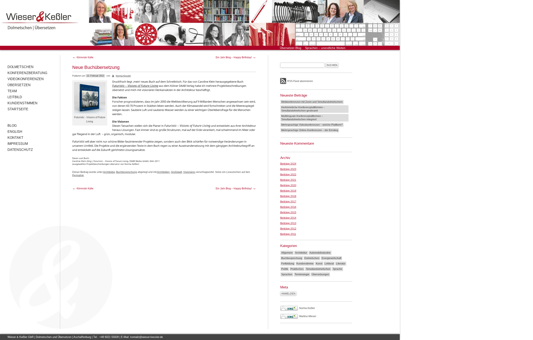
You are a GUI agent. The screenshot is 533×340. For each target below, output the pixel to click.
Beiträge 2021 (288, 180)
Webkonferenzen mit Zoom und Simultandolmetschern (312, 102)
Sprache (337, 269)
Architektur (109, 172)
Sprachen (286, 274)
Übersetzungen (320, 274)
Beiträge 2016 (288, 207)
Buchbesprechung (126, 172)
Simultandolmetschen (318, 269)
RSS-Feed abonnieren (300, 81)
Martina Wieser (307, 316)
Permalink (78, 175)
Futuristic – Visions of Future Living (135, 86)
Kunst (319, 263)
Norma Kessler (123, 75)
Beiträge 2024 (288, 163)
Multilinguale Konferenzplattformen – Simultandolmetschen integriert (302, 118)
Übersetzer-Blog (290, 48)
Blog (12, 125)
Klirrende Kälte (82, 57)
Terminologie (302, 274)
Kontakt (15, 137)
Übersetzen (19, 85)
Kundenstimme (305, 263)
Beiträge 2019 (288, 190)
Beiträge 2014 (288, 217)
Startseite (17, 109)
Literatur (340, 263)
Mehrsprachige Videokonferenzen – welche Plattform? (312, 124)
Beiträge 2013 (288, 223)
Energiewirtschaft (331, 258)
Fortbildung (287, 263)
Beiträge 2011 (288, 234)
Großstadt (176, 172)
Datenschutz (20, 149)
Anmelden (288, 293)
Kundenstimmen (22, 103)
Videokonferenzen (25, 79)
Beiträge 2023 (288, 169)
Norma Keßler (307, 308)
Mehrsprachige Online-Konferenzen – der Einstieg (309, 130)
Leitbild (14, 97)
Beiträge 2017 (288, 201)
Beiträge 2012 (288, 228)
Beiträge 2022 (288, 174)
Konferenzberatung (27, 73)
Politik (284, 269)
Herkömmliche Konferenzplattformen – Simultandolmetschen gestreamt (303, 109)
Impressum (17, 143)
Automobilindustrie (320, 252)
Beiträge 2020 (288, 185)
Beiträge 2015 (288, 212)
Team (12, 91)
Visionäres (189, 172)
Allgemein (287, 252)
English (14, 131)
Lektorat (329, 263)
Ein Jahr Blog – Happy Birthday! (236, 57)
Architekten (163, 172)
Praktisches (297, 269)
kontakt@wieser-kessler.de (146, 337)
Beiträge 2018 (288, 196)
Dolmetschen (20, 67)
